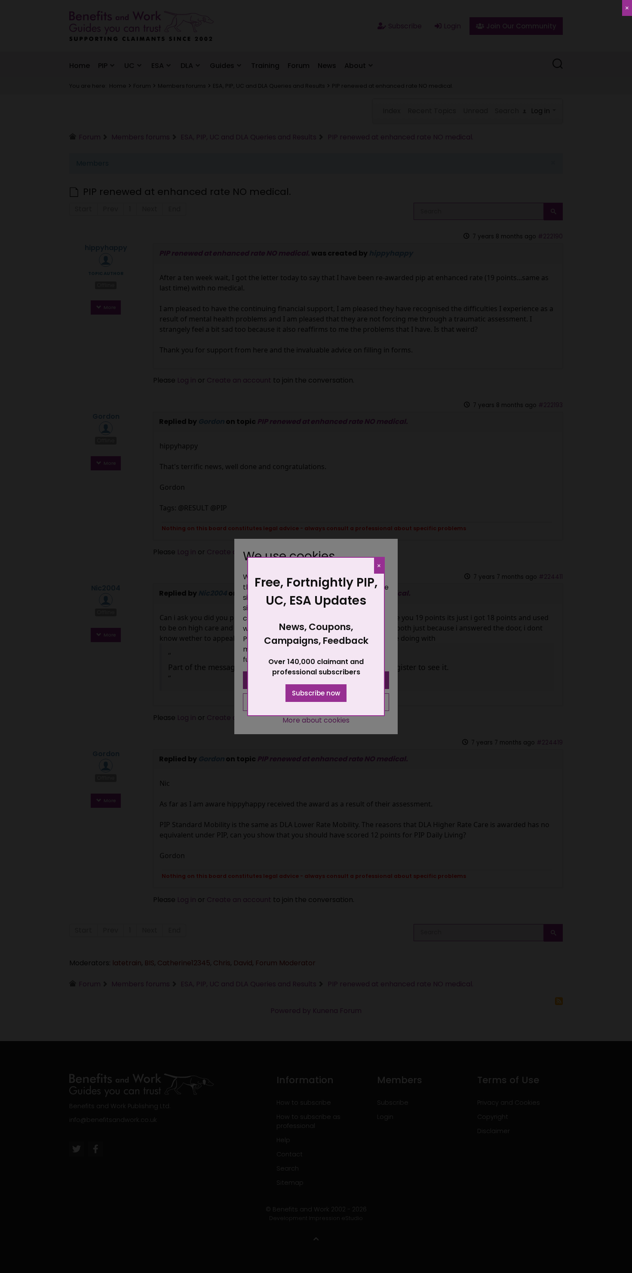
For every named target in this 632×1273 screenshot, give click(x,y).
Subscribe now (316, 693)
